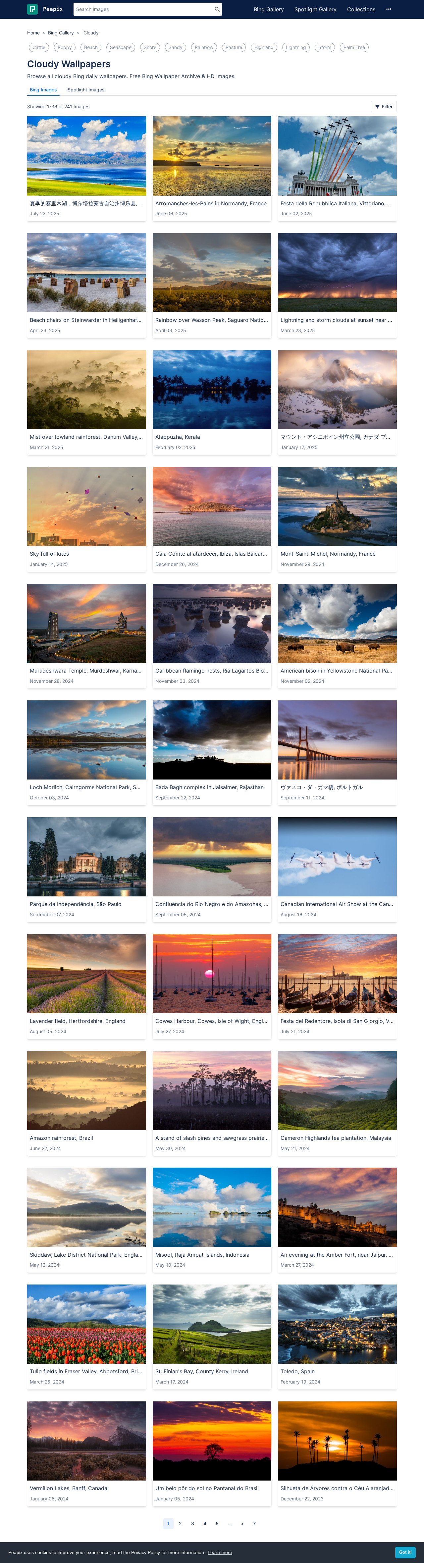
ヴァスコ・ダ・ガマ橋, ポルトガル (322, 787)
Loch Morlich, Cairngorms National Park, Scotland (86, 787)
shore (150, 47)
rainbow (204, 47)
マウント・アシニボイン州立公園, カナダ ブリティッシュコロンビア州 (337, 436)
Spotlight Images (86, 89)
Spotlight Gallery (315, 9)
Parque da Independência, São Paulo (76, 904)
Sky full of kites (49, 553)
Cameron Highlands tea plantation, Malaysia (336, 1137)
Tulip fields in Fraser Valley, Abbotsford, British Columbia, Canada (86, 1371)
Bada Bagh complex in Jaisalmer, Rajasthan (209, 787)
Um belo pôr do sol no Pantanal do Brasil (207, 1488)
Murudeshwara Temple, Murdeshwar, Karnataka (86, 670)
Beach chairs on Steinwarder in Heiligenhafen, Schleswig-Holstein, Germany (86, 320)
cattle (38, 47)
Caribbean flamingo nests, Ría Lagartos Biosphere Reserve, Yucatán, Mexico (212, 670)
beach (91, 47)
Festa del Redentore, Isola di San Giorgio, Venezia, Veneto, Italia (337, 1021)
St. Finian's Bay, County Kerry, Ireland (201, 1371)
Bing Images (43, 89)
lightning (296, 47)
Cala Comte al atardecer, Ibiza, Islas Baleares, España (212, 553)
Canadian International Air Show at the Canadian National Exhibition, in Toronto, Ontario (337, 904)
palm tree (354, 47)
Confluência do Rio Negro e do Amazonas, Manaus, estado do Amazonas (212, 904)
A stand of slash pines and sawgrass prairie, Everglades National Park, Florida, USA (212, 1137)
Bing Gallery (269, 9)
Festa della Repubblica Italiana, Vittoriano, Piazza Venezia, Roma (337, 203)
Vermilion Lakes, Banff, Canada (68, 1488)
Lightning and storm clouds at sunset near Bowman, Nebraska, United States (337, 320)
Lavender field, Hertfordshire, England (78, 1021)
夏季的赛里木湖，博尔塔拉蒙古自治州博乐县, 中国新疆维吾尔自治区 (86, 203)
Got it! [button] (405, 1552)
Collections (361, 9)
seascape (121, 47)
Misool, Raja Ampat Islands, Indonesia (202, 1254)
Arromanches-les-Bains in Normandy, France (211, 203)
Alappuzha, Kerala (177, 436)
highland (264, 47)
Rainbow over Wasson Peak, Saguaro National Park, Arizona (212, 320)
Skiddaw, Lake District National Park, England (86, 1254)
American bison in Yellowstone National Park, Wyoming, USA (337, 670)
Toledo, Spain (298, 1371)
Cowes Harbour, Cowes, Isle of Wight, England (212, 1021)
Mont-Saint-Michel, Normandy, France (328, 553)
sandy (176, 47)
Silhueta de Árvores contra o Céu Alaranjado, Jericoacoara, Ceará (337, 1488)
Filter (387, 106)
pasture (234, 47)
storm (324, 47)
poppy (65, 47)
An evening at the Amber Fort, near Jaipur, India (337, 1254)
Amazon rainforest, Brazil (61, 1137)
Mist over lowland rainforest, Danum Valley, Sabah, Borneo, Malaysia (86, 436)
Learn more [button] (220, 1552)
